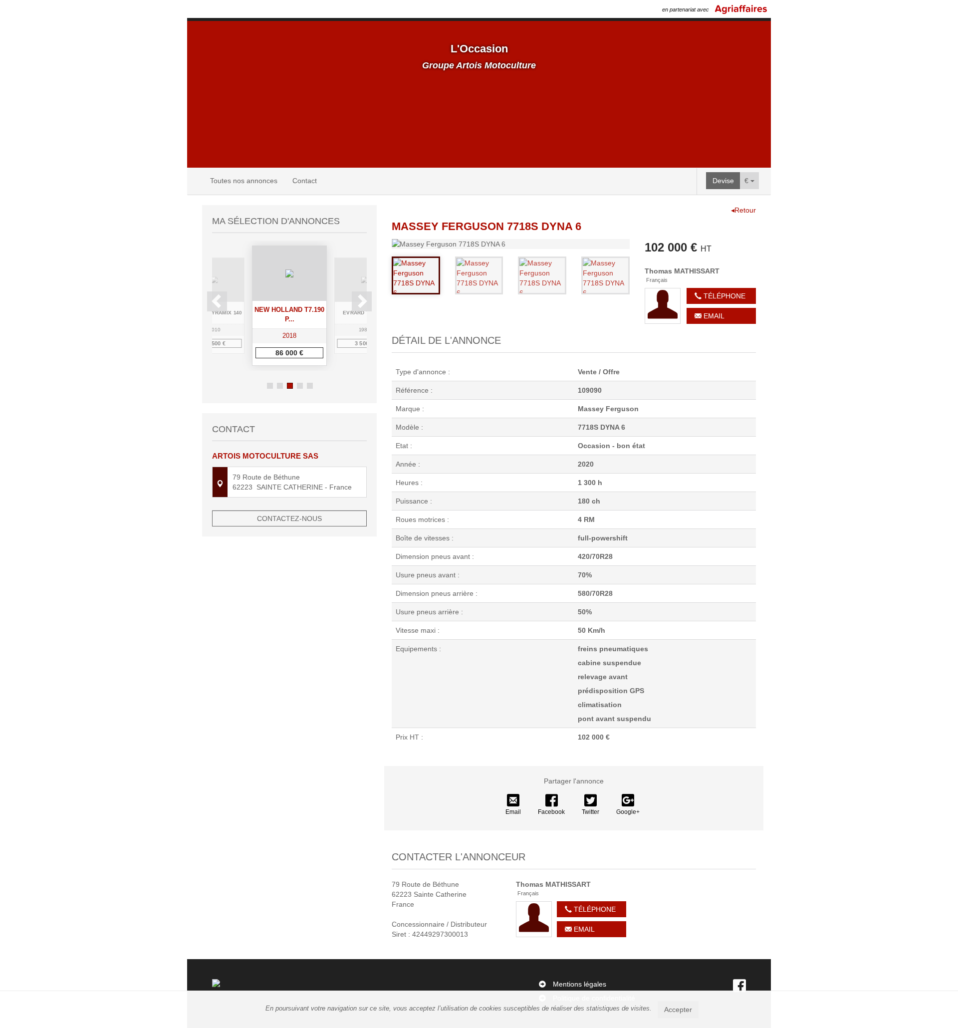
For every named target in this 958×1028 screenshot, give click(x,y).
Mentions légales (579, 984)
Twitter (590, 811)
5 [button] (310, 386)
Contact (304, 181)
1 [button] (270, 386)
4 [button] (300, 386)
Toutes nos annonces (243, 181)
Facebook (551, 811)
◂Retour (743, 210)
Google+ (628, 811)
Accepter (678, 1010)
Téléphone (723, 296)
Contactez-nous (289, 518)
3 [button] (290, 386)
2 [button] (280, 386)
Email (713, 316)
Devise (723, 181)
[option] (289, 306)
